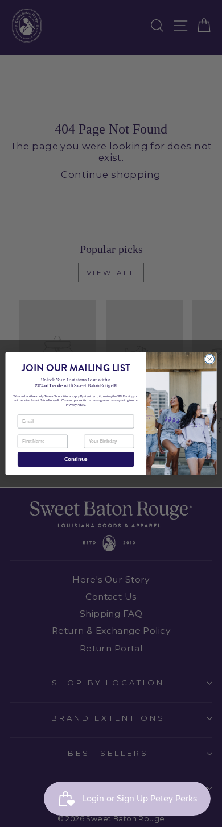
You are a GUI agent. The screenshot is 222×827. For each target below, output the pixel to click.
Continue (76, 459)
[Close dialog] (210, 359)
